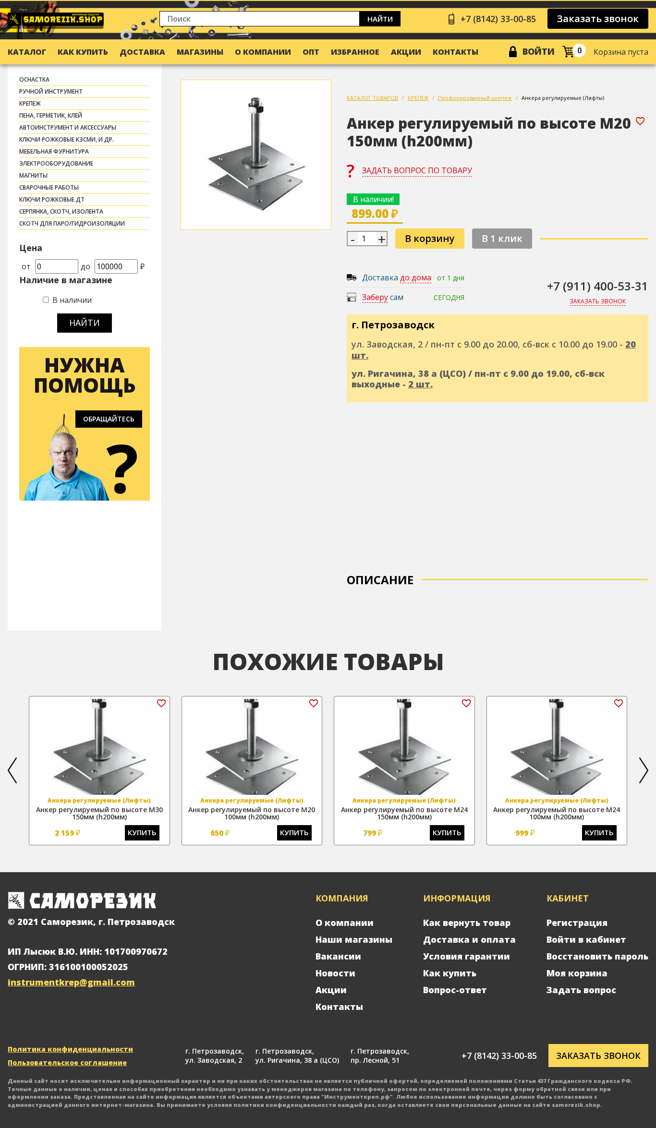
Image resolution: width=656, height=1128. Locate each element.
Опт (311, 52)
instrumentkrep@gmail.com (71, 982)
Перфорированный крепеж (475, 97)
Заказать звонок (598, 18)
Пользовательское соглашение (67, 1062)
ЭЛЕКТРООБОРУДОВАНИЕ (56, 163)
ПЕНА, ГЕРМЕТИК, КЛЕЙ (50, 115)
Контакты (455, 52)
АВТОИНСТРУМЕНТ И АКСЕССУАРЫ (67, 127)
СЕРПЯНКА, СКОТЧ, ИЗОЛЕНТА (61, 211)
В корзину (430, 238)
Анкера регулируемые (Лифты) (563, 97)
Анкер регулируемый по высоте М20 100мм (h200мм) (251, 813)
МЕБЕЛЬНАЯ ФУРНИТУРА (54, 151)
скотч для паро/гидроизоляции (72, 223)
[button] (12, 770)
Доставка (142, 52)
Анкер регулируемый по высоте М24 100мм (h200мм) (556, 813)
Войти (538, 51)
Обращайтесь (108, 418)
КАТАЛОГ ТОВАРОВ (372, 97)
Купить (142, 832)
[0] (568, 52)
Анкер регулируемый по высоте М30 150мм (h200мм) (99, 813)
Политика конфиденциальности (70, 1049)
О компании (263, 52)
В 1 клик (502, 238)
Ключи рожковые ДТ (52, 199)
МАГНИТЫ (33, 175)
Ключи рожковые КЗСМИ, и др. (66, 139)
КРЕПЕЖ (30, 103)
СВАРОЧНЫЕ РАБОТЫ (49, 187)
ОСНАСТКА (34, 79)
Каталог (27, 52)
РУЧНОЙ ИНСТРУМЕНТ (51, 91)
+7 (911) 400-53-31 (597, 286)
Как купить (83, 52)
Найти (380, 19)
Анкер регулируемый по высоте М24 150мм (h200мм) (404, 813)
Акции (406, 52)
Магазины (200, 52)
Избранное (355, 52)
